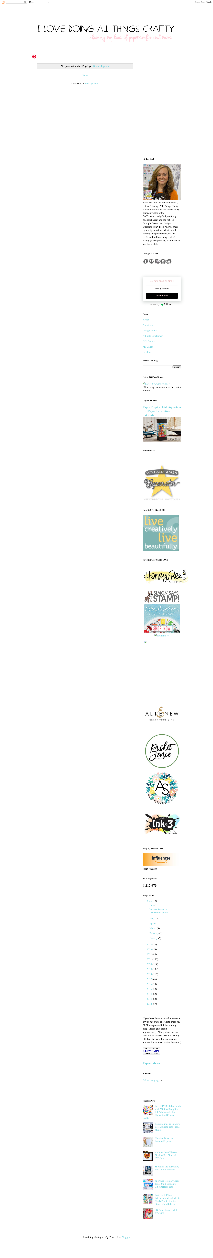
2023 (149, 949)
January (154, 938)
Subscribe (162, 295)
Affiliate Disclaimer (153, 335)
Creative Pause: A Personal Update (158, 911)
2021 (149, 959)
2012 (149, 1003)
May (152, 918)
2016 (149, 984)
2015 (149, 989)
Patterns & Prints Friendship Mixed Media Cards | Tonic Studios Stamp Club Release (167, 1199)
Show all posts (101, 66)
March (153, 928)
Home (85, 75)
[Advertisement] (162, 107)
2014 (149, 993)
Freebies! (147, 352)
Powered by (155, 304)
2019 (149, 969)
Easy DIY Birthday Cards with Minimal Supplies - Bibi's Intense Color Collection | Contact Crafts (162, 1111)
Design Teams (150, 330)
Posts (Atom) (92, 83)
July (152, 905)
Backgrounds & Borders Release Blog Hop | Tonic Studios (168, 1126)
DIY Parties (149, 341)
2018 (149, 974)
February (154, 933)
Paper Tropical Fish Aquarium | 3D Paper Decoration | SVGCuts (162, 411)
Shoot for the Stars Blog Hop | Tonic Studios (167, 1168)
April (152, 923)
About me (148, 325)
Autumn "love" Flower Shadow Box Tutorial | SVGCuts (166, 1155)
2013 (149, 998)
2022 (149, 954)
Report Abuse (151, 1063)
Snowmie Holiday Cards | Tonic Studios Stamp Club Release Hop (167, 1183)
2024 (149, 944)
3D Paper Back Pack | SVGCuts (166, 1211)
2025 (149, 900)
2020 (149, 964)
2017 (149, 979)
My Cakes (148, 346)
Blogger (126, 1237)
